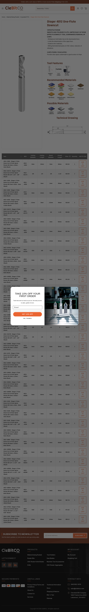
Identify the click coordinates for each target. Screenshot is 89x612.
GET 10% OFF (27, 314)
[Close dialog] (76, 289)
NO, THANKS (27, 318)
